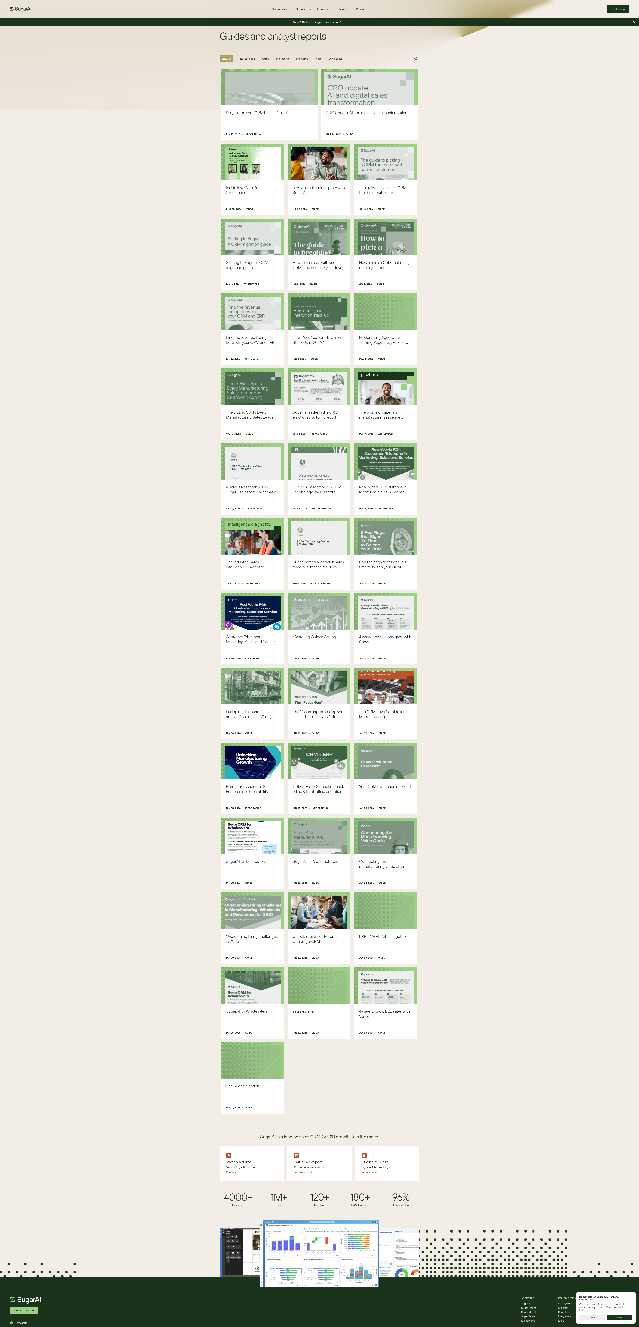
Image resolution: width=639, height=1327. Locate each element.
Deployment (565, 1303)
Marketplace (528, 1320)
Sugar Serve (528, 1316)
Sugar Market (528, 1312)
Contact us (21, 1322)
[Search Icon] (416, 58)
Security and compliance (572, 1312)
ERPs (561, 1320)
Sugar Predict (528, 1307)
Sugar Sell (527, 1303)
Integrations (564, 1316)
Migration (563, 1307)
